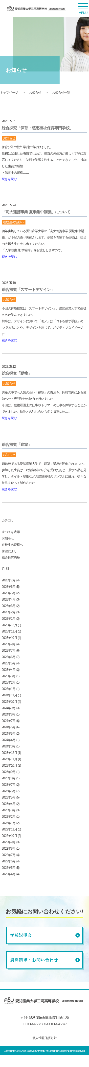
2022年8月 (8, 848)
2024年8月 (8, 714)
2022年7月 (8, 855)
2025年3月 (8, 676)
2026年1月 (8, 618)
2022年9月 (8, 842)
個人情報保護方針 (44, 1038)
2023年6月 (8, 791)
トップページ (9, 92)
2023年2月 (8, 816)
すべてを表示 (11, 532)
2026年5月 (8, 593)
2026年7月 (8, 580)
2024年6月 (8, 727)
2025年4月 (8, 670)
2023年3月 (8, 810)
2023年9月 (8, 772)
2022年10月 (9, 836)
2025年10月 (9, 638)
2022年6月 (8, 861)
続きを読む (9, 179)
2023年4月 (8, 804)
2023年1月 (8, 823)
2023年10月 (9, 765)
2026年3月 (8, 606)
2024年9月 (8, 708)
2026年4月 (8, 599)
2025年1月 (8, 689)
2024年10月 (9, 701)
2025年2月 (8, 682)
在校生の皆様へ (12, 545)
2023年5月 (8, 797)
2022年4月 (8, 874)
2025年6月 (8, 657)
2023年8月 (8, 778)
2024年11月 (9, 695)
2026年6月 (8, 587)
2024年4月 (8, 740)
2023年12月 (9, 753)
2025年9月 (8, 644)
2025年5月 (8, 663)
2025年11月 (9, 631)
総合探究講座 (11, 557)
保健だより (9, 551)
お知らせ (35, 92)
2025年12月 (9, 625)
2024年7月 (8, 721)
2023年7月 (8, 784)
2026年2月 (8, 612)
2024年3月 (8, 746)
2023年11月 (9, 759)
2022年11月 (9, 829)
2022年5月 (8, 868)
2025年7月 (8, 650)
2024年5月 (8, 733)
